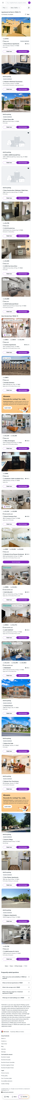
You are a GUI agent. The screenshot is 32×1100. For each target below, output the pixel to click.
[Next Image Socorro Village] (28, 822)
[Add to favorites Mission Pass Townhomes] (28, 757)
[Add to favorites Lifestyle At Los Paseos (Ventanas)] (28, 529)
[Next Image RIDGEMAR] (28, 651)
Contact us (3, 1041)
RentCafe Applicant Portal (7, 1065)
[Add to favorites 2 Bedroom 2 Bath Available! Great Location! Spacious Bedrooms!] (28, 454)
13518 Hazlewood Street (11, 304)
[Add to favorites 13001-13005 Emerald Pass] (28, 132)
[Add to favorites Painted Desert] (28, 681)
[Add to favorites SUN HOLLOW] (28, 567)
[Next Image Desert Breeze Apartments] (28, 27)
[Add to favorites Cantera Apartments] (28, 320)
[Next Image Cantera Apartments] (28, 328)
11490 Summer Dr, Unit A (11, 951)
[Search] (29, 2)
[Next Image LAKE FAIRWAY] (28, 613)
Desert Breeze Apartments (11, 43)
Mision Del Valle (8, 743)
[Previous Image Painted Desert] (4, 688)
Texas (11, 966)
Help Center (4, 1043)
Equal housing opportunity (8, 1092)
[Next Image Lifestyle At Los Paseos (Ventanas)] (28, 537)
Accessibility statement (6, 1081)
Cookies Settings (5, 1083)
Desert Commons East (10, 516)
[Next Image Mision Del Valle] (28, 726)
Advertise (3, 1049)
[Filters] (29, 7)
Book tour (9, 51)
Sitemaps (3, 1051)
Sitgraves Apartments (10, 915)
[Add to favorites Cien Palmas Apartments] (28, 853)
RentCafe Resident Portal (7, 1067)
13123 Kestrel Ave (9, 228)
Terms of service (5, 1073)
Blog (2, 1046)
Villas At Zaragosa (9, 440)
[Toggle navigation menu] (3, 2)
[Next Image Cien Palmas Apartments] (28, 860)
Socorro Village (8, 839)
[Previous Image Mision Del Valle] (4, 726)
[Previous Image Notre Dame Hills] (4, 102)
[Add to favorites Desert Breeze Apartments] (28, 19)
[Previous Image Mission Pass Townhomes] (4, 764)
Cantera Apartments (10, 344)
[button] (16, 27)
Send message (23, 51)
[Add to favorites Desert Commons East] (28, 492)
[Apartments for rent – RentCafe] (5, 1032)
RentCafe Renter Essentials (7, 1062)
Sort (28, 14)
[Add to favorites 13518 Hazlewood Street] (28, 279)
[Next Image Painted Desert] (28, 688)
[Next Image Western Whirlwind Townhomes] (28, 64)
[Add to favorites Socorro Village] (28, 815)
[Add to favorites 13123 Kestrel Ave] (28, 203)
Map (7, 1096)
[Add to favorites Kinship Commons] (28, 358)
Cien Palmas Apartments (11, 877)
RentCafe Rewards (5, 1059)
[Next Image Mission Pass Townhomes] (28, 764)
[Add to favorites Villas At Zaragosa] (28, 416)
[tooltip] (6, 41)
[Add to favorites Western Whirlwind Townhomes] (28, 57)
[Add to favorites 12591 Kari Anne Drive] (28, 241)
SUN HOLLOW (8, 592)
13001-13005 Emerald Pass (12, 155)
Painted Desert (8, 705)
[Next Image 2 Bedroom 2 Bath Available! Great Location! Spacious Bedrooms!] (28, 461)
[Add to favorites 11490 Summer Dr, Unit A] (28, 927)
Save (15, 1096)
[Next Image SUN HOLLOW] (28, 575)
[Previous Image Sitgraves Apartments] (4, 898)
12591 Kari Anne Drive (10, 266)
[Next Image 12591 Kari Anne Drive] (28, 249)
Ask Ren (25, 1096)
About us (3, 1038)
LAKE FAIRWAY (8, 630)
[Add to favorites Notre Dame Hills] (28, 95)
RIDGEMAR (7, 668)
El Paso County (18, 966)
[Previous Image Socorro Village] (4, 822)
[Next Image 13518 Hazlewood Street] (28, 287)
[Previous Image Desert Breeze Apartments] (4, 27)
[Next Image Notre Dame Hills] (28, 102)
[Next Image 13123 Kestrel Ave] (28, 211)
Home (6, 966)
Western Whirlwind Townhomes (13, 81)
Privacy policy (4, 1075)
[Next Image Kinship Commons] (28, 365)
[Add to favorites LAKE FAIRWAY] (28, 605)
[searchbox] (18, 2)
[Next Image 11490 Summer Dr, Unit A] (28, 934)
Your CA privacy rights (6, 1078)
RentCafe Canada (5, 1057)
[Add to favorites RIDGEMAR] (28, 643)
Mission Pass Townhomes (11, 781)
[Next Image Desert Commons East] (28, 499)
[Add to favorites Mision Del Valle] (28, 719)
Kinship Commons (9, 382)
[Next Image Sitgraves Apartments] (28, 898)
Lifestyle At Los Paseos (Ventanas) (14, 554)
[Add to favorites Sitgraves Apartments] (28, 890)
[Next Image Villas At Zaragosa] (28, 424)
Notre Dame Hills (9, 119)
